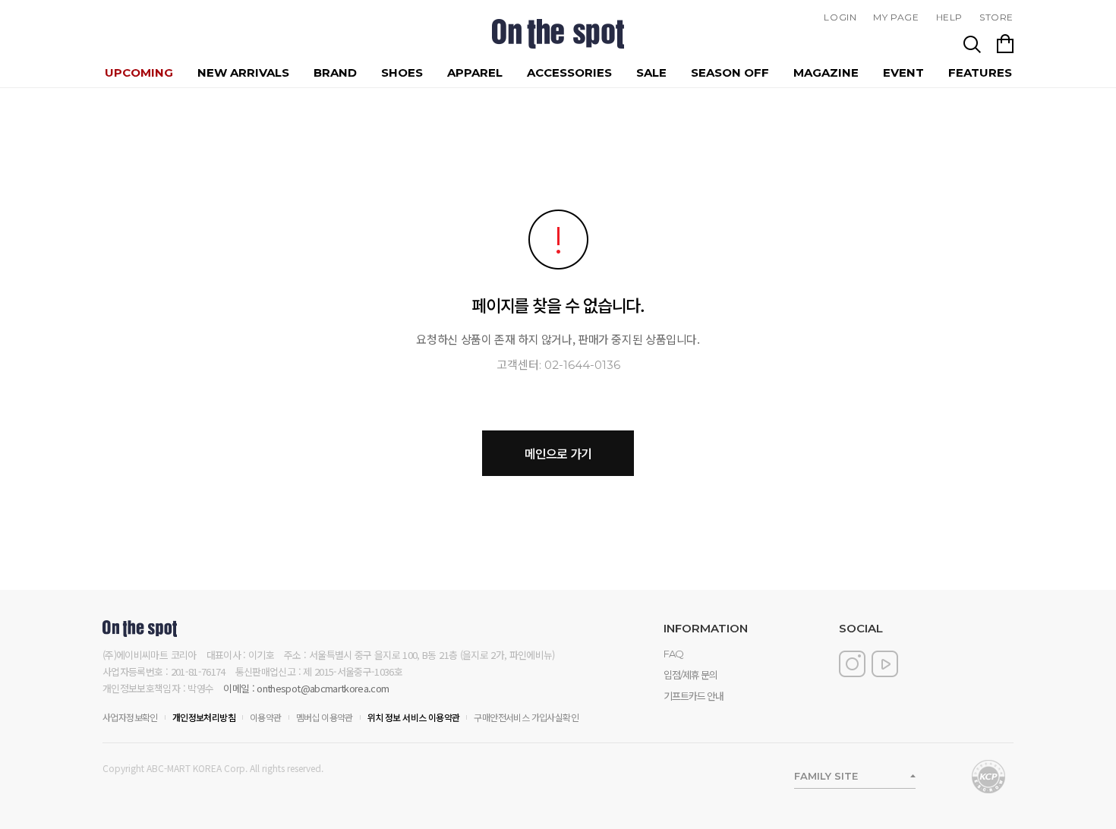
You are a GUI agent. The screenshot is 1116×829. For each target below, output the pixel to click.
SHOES (402, 72)
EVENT (903, 72)
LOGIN (840, 17)
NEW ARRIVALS (243, 72)
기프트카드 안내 (694, 696)
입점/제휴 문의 (690, 675)
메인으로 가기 (558, 453)
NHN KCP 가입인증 (988, 776)
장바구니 (1005, 43)
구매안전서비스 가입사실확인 (526, 717)
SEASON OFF (730, 72)
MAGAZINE (826, 72)
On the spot (558, 34)
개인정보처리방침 (203, 717)
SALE (651, 72)
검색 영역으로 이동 (972, 43)
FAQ (673, 654)
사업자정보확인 (130, 717)
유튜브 (885, 664)
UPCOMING (139, 72)
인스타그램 (852, 664)
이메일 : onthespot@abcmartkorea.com (306, 688)
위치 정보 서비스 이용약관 (413, 717)
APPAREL (475, 72)
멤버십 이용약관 (324, 717)
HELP (949, 17)
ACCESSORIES (569, 72)
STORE (996, 17)
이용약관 (266, 717)
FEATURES (980, 72)
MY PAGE (896, 17)
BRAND (335, 72)
